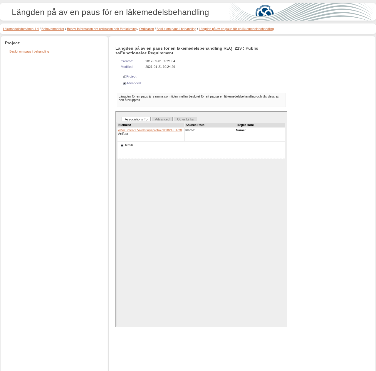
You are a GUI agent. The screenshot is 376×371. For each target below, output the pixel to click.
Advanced (162, 119)
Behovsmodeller (52, 29)
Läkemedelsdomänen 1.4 (21, 29)
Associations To (136, 119)
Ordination (146, 29)
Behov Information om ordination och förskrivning (102, 29)
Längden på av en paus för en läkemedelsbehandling (236, 29)
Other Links (185, 119)
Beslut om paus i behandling (176, 29)
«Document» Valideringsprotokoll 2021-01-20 (150, 130)
